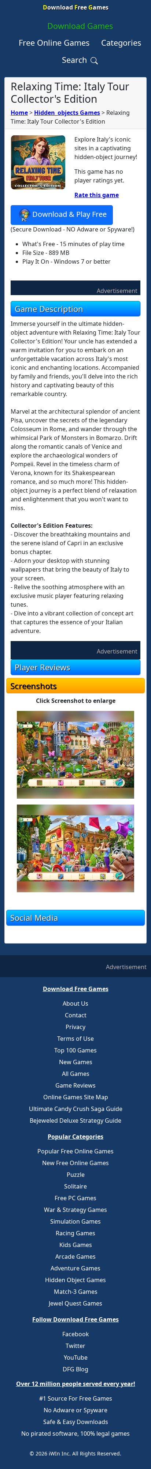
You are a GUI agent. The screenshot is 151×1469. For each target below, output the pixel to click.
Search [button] (75, 59)
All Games (75, 1074)
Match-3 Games (75, 1292)
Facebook (75, 1334)
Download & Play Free (69, 214)
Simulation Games (75, 1221)
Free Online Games (54, 42)
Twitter (75, 1346)
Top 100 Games (75, 1050)
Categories (121, 42)
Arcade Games (75, 1257)
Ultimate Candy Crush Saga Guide (75, 1109)
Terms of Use (75, 1039)
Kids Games (75, 1245)
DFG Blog (75, 1369)
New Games (75, 1062)
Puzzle (76, 1175)
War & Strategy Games (75, 1210)
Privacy (75, 1027)
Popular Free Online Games (75, 1151)
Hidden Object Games (75, 1280)
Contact (75, 1015)
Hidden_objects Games (67, 113)
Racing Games (75, 1233)
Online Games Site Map (75, 1097)
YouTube (76, 1357)
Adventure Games (75, 1268)
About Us (75, 1003)
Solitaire (75, 1186)
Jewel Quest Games (75, 1303)
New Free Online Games (75, 1163)
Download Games (80, 25)
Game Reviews (75, 1085)
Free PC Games (75, 1198)
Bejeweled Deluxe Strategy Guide (75, 1120)
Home (19, 113)
